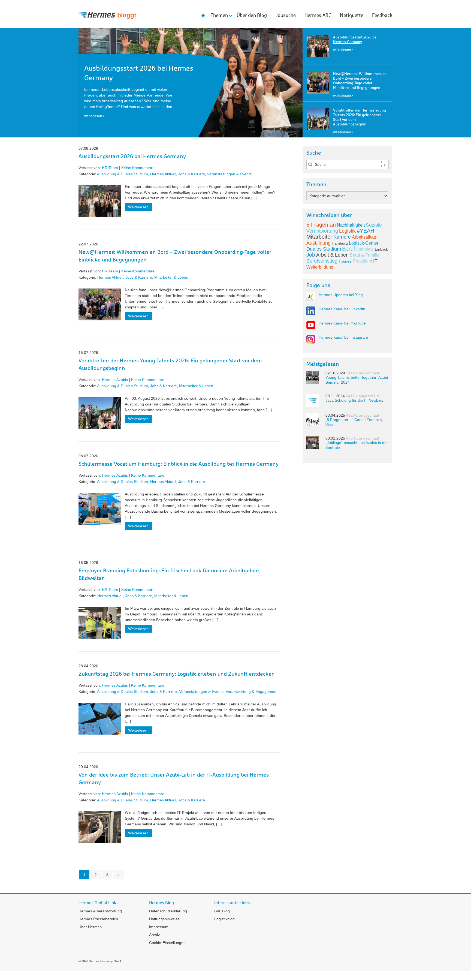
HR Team (110, 168)
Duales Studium (323, 249)
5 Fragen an (321, 225)
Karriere (342, 237)
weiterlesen (342, 50)
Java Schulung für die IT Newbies (354, 400)
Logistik (347, 231)
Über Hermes (90, 927)
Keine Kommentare (138, 168)
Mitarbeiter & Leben (171, 277)
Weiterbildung (319, 267)
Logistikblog (224, 919)
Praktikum (362, 261)
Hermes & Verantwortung (100, 911)
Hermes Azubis (115, 379)
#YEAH (365, 231)
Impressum (158, 927)
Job (310, 255)
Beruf (348, 249)
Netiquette (351, 15)
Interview (365, 249)
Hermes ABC (317, 15)
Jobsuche (286, 15)
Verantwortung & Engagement (251, 691)
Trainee (345, 261)
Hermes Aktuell (163, 174)
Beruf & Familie (365, 255)
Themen (219, 15)
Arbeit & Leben (332, 255)
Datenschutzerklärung (168, 911)
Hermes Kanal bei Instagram (343, 337)
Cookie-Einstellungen (167, 942)
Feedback (382, 15)
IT (375, 261)
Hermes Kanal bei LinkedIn (342, 309)
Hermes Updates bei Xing (341, 295)
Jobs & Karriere (191, 174)
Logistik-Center (363, 243)
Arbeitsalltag (364, 237)
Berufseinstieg (321, 261)
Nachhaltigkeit (351, 225)
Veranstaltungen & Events (229, 174)
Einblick (381, 249)
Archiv (154, 935)
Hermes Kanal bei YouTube (342, 323)
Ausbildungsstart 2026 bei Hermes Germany (132, 156)
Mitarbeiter (319, 237)
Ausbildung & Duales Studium (122, 174)
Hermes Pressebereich (98, 919)
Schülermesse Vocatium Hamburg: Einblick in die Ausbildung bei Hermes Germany (178, 464)
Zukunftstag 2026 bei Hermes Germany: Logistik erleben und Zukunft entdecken (176, 674)
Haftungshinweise (164, 919)
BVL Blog (222, 911)
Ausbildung (318, 243)
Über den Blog (252, 15)
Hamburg (340, 243)
